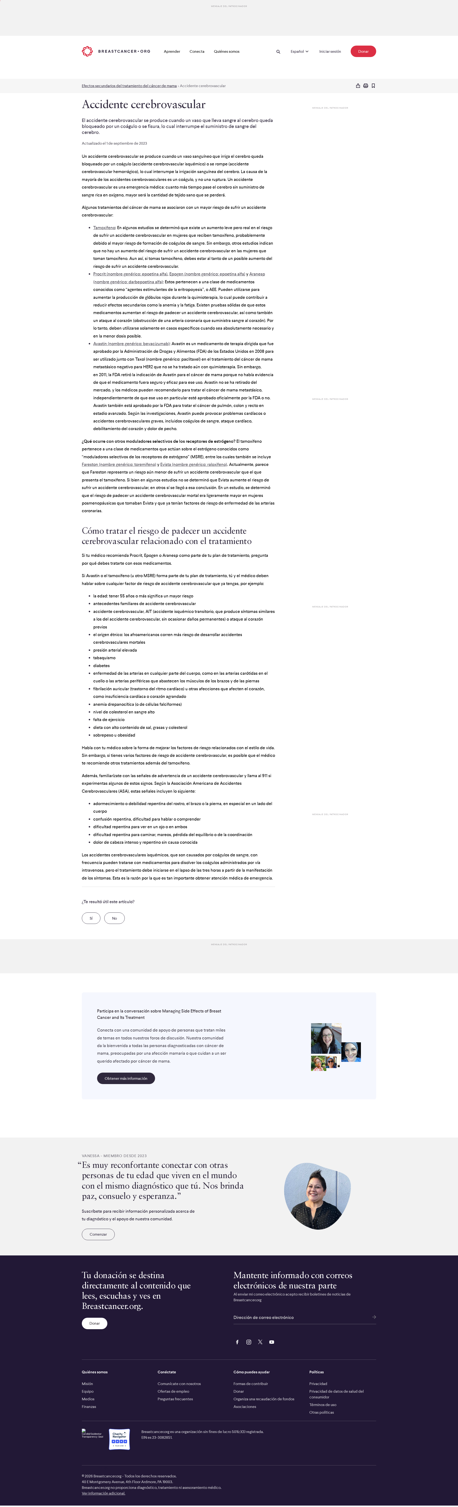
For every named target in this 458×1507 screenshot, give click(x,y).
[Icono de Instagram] (248, 1341)
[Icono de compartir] (358, 86)
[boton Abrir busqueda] (278, 51)
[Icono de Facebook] (236, 1341)
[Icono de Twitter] (259, 1341)
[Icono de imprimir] (366, 86)
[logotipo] (116, 51)
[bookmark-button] (373, 86)
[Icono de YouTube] (271, 1341)
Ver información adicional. (103, 1493)
